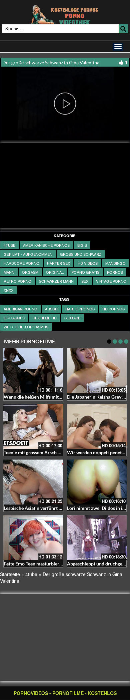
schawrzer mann (56, 281)
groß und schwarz (80, 254)
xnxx (8, 290)
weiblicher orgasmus (26, 326)
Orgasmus (14, 317)
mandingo (115, 263)
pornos (115, 272)
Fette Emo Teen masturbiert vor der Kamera (49, 563)
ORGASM (30, 272)
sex (84, 281)
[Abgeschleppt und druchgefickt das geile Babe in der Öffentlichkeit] (97, 537)
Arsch (51, 308)
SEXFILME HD (45, 317)
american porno (20, 308)
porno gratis (85, 272)
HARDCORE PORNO (21, 263)
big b (82, 245)
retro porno (17, 281)
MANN (9, 272)
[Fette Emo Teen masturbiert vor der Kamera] (33, 537)
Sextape (72, 317)
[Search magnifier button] (123, 28)
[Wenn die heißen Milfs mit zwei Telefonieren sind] (33, 370)
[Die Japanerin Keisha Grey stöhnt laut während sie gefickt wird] (97, 370)
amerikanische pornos (46, 245)
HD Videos (88, 263)
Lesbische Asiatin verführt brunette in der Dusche (55, 508)
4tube (9, 245)
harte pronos (80, 308)
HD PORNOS (113, 308)
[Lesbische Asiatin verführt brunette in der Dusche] (33, 482)
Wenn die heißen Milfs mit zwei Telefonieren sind (55, 397)
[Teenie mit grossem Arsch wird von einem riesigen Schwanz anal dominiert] (33, 426)
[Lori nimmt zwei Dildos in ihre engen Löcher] (97, 482)
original (55, 272)
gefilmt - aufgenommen (28, 254)
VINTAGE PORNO (111, 281)
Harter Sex (58, 263)
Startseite (10, 574)
